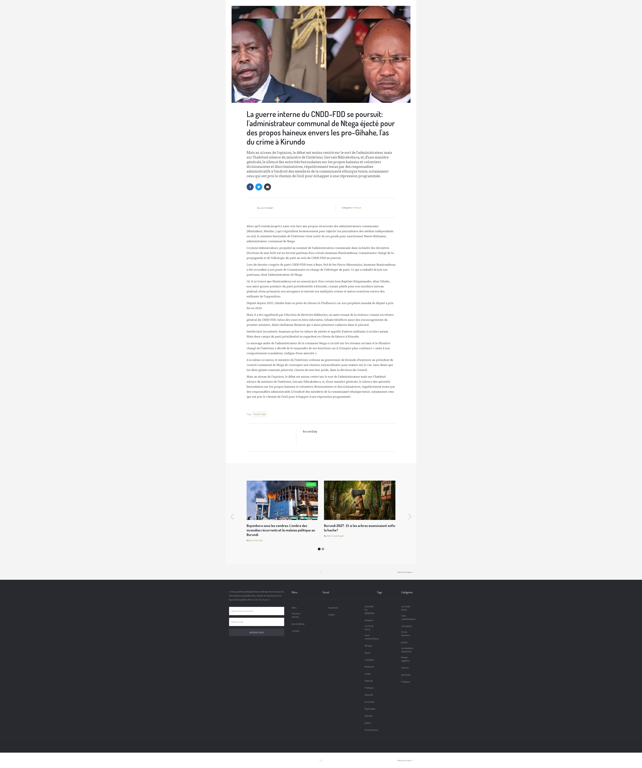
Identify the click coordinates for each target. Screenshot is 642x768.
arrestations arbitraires (407, 650)
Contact (295, 631)
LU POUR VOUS (369, 628)
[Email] (267, 186)
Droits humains (405, 634)
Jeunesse (405, 674)
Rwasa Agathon (405, 659)
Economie (369, 701)
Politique (403, 10)
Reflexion (369, 666)
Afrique (368, 645)
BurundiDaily (298, 624)
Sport (367, 652)
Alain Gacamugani (335, 535)
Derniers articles (296, 615)
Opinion (369, 716)
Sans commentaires (371, 637)
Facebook (333, 607)
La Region (369, 659)
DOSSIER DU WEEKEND (369, 610)
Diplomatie (370, 708)
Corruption (406, 626)
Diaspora (369, 620)
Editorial (369, 680)
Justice (368, 723)
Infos (294, 607)
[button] (232, 517)
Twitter (331, 614)
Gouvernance (371, 730)
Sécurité (311, 484)
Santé (367, 673)
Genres (405, 667)
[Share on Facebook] (250, 186)
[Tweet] (258, 186)
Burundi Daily (310, 431)
